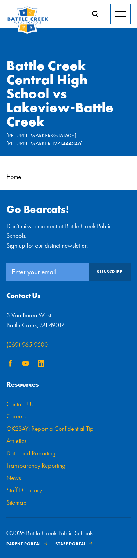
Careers (16, 416)
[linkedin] (41, 364)
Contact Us (19, 404)
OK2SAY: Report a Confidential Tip (50, 428)
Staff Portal (70, 543)
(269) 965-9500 (27, 344)
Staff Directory (24, 490)
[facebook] (10, 364)
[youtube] (25, 364)
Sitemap (16, 502)
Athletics (16, 441)
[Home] (27, 32)
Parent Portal (23, 543)
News (13, 478)
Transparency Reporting (36, 465)
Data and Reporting (31, 453)
